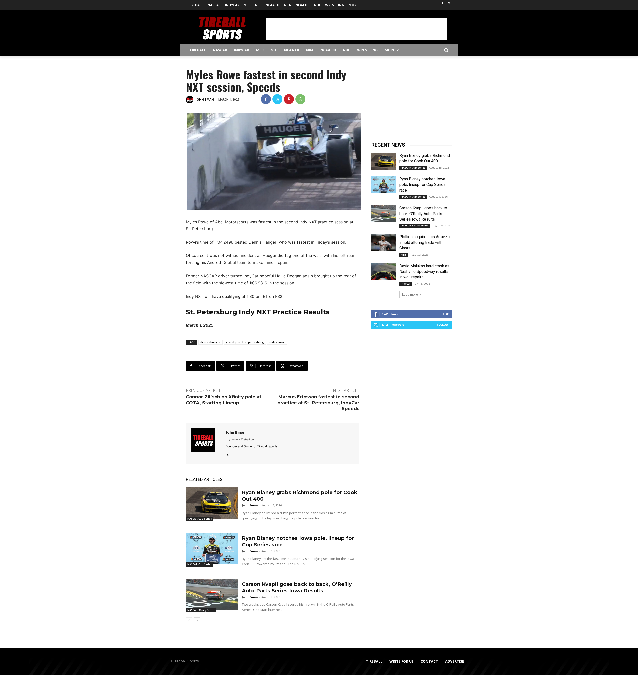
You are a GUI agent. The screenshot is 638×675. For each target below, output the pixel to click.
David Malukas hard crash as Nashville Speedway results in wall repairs (424, 272)
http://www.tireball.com (241, 439)
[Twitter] (449, 3)
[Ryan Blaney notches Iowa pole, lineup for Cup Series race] (212, 548)
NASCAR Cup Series (199, 518)
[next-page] (197, 620)
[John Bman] (190, 99)
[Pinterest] (289, 99)
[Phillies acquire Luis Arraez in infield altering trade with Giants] (383, 242)
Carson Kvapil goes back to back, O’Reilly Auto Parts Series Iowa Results (423, 214)
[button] (446, 50)
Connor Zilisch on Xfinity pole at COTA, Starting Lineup (223, 399)
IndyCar (405, 283)
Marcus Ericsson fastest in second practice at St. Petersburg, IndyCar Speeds (318, 402)
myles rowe (277, 342)
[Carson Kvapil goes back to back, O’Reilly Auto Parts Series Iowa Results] (212, 594)
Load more (410, 294)
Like (446, 314)
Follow (443, 324)
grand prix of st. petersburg (245, 342)
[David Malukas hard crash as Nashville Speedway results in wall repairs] (383, 271)
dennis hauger (210, 342)
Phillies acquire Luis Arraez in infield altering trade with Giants (425, 242)
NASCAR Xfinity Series (201, 610)
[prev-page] (189, 620)
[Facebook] (442, 3)
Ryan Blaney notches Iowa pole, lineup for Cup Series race (422, 185)
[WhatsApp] (300, 99)
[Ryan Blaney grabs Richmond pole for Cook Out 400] (212, 503)
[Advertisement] (356, 29)
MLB (403, 254)
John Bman (205, 99)
